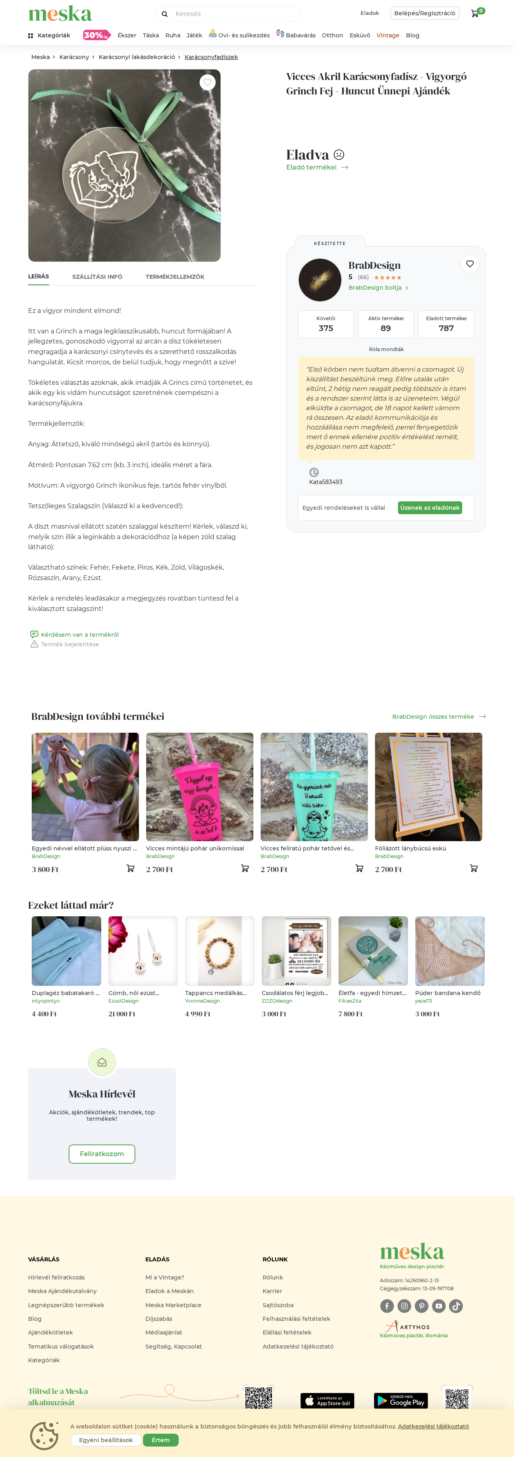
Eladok (370, 13)
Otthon (332, 35)
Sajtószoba (278, 1305)
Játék (194, 35)
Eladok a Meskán (169, 1291)
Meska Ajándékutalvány (62, 1291)
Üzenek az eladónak (430, 507)
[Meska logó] (60, 13)
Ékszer (127, 35)
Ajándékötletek (50, 1332)
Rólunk (273, 1277)
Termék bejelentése (70, 644)
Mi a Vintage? (164, 1277)
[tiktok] (456, 1306)
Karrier (272, 1291)
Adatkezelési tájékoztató (298, 1346)
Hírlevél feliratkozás (56, 1277)
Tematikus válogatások (61, 1346)
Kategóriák (44, 1360)
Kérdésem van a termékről (80, 634)
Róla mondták (386, 349)
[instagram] (404, 1306)
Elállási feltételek (287, 1332)
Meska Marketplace (173, 1305)
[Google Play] (327, 1401)
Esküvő (360, 35)
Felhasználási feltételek (296, 1318)
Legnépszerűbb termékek (66, 1305)
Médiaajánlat (163, 1332)
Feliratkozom (102, 1154)
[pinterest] (421, 1306)
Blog (413, 35)
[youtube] (439, 1306)
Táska (151, 35)
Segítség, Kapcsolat (173, 1346)
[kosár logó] (475, 13)
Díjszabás (158, 1318)
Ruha (172, 35)
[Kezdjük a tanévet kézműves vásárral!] (97, 35)
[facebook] (387, 1306)
